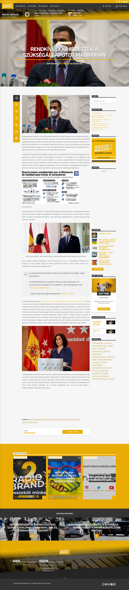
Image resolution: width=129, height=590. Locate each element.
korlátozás (101, 348)
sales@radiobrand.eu (48, 571)
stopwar (95, 370)
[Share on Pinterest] (16, 118)
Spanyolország (48, 419)
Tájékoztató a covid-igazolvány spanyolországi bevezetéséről (106, 255)
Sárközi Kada (104, 370)
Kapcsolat (55, 6)
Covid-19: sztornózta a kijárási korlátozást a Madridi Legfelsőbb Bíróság (96, 528)
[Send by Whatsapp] (16, 132)
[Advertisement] (56, 402)
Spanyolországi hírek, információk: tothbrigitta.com (106, 247)
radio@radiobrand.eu (9, 2)
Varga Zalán (96, 376)
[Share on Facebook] (16, 105)
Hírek (31, 419)
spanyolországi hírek (61, 419)
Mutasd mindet (98, 269)
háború (110, 346)
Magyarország (97, 354)
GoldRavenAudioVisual (99, 346)
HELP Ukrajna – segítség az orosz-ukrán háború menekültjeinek (107, 241)
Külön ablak (122, 6)
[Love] (16, 139)
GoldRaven (108, 343)
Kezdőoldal (22, 6)
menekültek (110, 357)
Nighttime (96, 331)
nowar (94, 359)
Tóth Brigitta (74, 419)
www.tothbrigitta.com (30, 422)
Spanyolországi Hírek (64, 43)
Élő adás (108, 6)
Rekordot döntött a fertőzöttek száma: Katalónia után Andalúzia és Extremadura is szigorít (32, 528)
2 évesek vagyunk (96, 113)
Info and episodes (104, 309)
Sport (110, 368)
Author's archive (72, 432)
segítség (104, 362)
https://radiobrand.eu (48, 565)
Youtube (111, 379)
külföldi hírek (96, 351)
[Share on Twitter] (16, 111)
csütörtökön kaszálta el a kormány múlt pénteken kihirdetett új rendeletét (62, 301)
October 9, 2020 (66, 293)
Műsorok (33, 6)
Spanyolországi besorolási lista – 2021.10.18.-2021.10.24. (105, 262)
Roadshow (44, 6)
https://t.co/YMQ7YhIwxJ (39, 287)
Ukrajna (105, 373)
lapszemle (106, 351)
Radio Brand (63, 63)
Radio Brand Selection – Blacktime (97, 323)
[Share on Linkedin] (16, 125)
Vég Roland (105, 376)
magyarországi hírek (98, 357)
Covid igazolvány (97, 343)
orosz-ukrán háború (104, 359)
